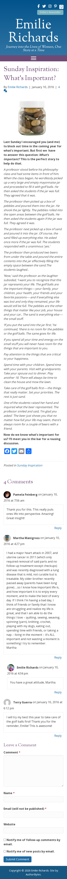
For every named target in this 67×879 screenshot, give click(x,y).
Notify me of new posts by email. (30, 851)
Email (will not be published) (25, 809)
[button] (50, 12)
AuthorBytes (33, 874)
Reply (58, 528)
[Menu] (33, 58)
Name (9, 793)
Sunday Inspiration (29, 465)
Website (9, 824)
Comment (12, 752)
